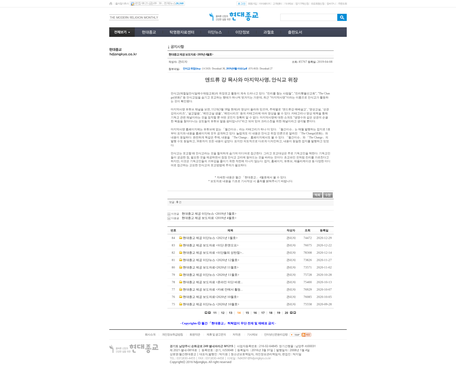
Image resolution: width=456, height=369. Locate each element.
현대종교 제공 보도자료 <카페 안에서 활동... (213, 289)
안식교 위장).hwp (191, 68)
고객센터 (277, 3)
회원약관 (195, 334)
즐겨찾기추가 (121, 3)
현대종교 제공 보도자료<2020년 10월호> (210, 297)
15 (247, 313)
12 (222, 313)
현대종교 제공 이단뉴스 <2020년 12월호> (211, 260)
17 (263, 313)
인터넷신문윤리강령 (276, 334)
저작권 (236, 334)
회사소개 (150, 334)
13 (230, 313)
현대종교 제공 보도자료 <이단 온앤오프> (210, 245)
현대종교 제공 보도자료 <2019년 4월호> (209, 218)
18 (270, 313)
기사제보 (288, 3)
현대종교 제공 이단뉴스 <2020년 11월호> (211, 275)
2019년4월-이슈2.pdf (236, 68)
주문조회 (342, 3)
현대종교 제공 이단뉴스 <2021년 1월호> (210, 238)
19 (278, 313)
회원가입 (252, 3)
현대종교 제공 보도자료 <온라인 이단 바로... (213, 282)
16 (255, 313)
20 (286, 313)
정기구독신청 (302, 3)
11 (215, 313)
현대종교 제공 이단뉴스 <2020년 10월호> (211, 304)
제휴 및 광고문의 (216, 334)
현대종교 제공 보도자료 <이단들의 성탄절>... (213, 252)
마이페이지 (264, 3)
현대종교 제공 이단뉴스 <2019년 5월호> (209, 213)
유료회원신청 (317, 3)
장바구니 (331, 3)
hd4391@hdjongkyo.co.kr (254, 358)
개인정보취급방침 (172, 334)
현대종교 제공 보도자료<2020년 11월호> (210, 267)
